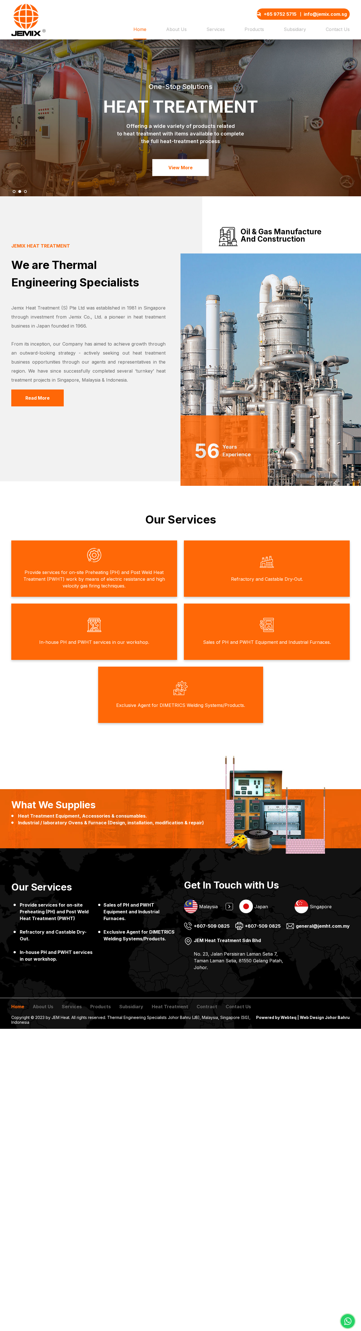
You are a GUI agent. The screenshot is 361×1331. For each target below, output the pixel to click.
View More (180, 167)
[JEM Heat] (28, 20)
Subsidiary (295, 29)
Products (254, 29)
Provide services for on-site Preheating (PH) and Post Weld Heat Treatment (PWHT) (54, 911)
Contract (207, 1006)
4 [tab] (279, 917)
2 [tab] (262, 917)
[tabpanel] (211, 906)
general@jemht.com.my (323, 926)
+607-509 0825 (212, 926)
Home (139, 29)
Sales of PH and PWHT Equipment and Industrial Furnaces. (131, 911)
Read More (37, 398)
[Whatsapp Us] (348, 1321)
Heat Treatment (170, 1006)
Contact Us (338, 29)
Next (229, 906)
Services (215, 29)
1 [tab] (254, 917)
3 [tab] (271, 917)
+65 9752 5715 (280, 14)
